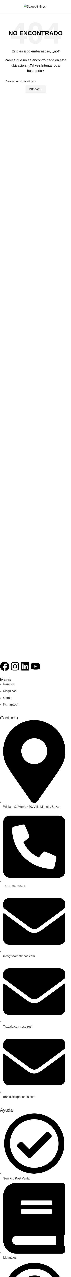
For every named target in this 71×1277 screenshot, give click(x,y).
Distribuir (60, 6)
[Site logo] (35, 6)
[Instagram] (15, 666)
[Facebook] (4, 666)
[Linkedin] (25, 666)
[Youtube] (35, 666)
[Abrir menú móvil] (7, 6)
